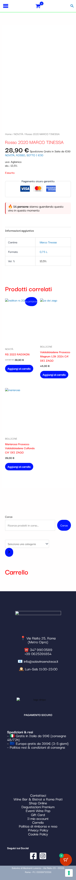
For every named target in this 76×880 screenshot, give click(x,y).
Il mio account (38, 818)
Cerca (8, 516)
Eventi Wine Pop (38, 810)
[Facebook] (33, 856)
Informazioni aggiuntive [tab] (19, 230)
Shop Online (38, 803)
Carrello (38, 822)
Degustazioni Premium (38, 807)
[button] (72, 6)
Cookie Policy (38, 834)
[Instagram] (43, 856)
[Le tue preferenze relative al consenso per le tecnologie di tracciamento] (69, 873)
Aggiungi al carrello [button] (19, 368)
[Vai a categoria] (9, 552)
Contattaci (38, 795)
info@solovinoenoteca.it (41, 661)
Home (8, 134)
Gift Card (38, 814)
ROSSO (20, 155)
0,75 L (43, 251)
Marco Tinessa (48, 242)
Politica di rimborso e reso (38, 826)
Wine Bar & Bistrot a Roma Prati (38, 799)
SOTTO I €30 (35, 155)
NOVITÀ (18, 134)
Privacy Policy (38, 830)
